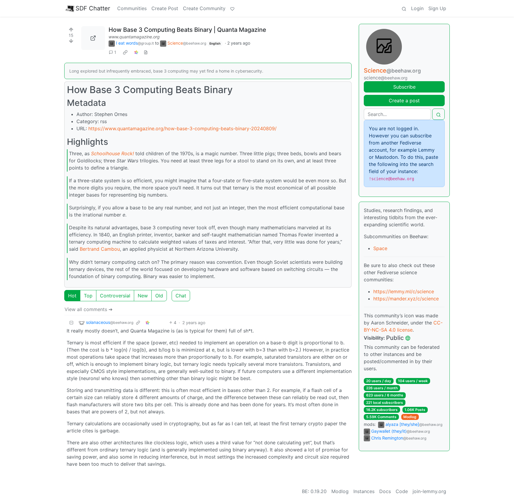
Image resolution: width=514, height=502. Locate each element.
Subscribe (404, 87)
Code (402, 491)
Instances (363, 491)
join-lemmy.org (429, 491)
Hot (72, 296)
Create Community (204, 8)
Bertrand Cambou (100, 249)
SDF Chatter (93, 8)
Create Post (164, 8)
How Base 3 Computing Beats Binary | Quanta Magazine (187, 29)
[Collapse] (71, 322)
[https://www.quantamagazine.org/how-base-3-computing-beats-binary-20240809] (93, 38)
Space (380, 248)
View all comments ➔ (88, 309)
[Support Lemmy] (232, 8)
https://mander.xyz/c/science (406, 299)
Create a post (404, 100)
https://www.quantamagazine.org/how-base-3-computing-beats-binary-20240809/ (182, 128)
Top (88, 296)
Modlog (409, 417)
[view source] (146, 52)
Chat (180, 296)
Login (417, 8)
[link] (125, 52)
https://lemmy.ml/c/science (403, 291)
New (143, 296)
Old (159, 296)
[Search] (404, 8)
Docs (385, 491)
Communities (132, 8)
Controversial (115, 296)
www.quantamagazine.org (134, 36)
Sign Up (437, 8)
